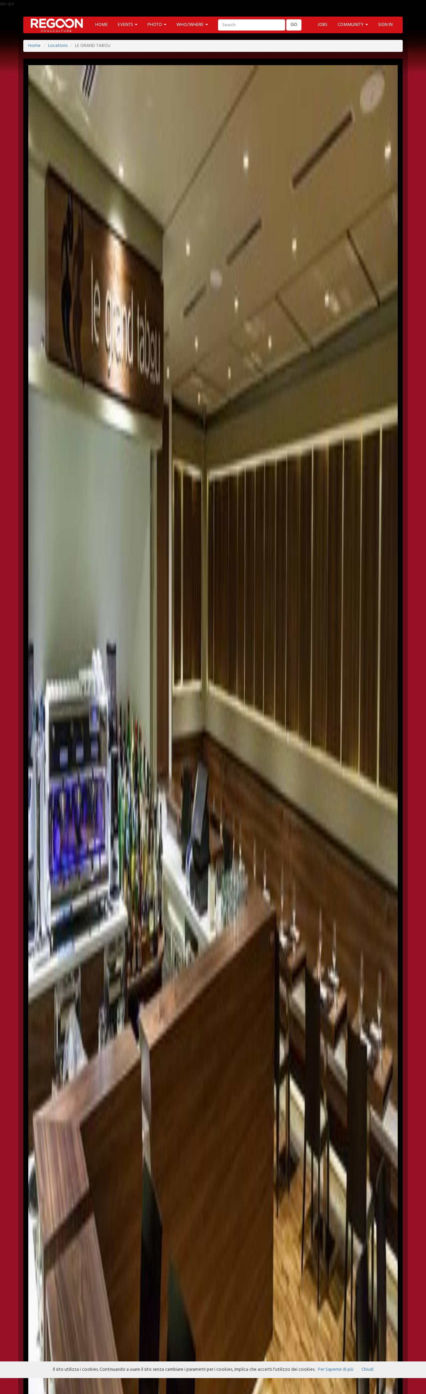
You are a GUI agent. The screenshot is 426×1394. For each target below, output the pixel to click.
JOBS (322, 25)
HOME (101, 25)
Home (34, 46)
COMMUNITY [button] (351, 25)
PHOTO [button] (155, 25)
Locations (58, 46)
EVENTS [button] (126, 25)
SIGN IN (385, 25)
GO (294, 25)
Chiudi (367, 1369)
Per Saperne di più (335, 1369)
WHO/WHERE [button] (190, 25)
